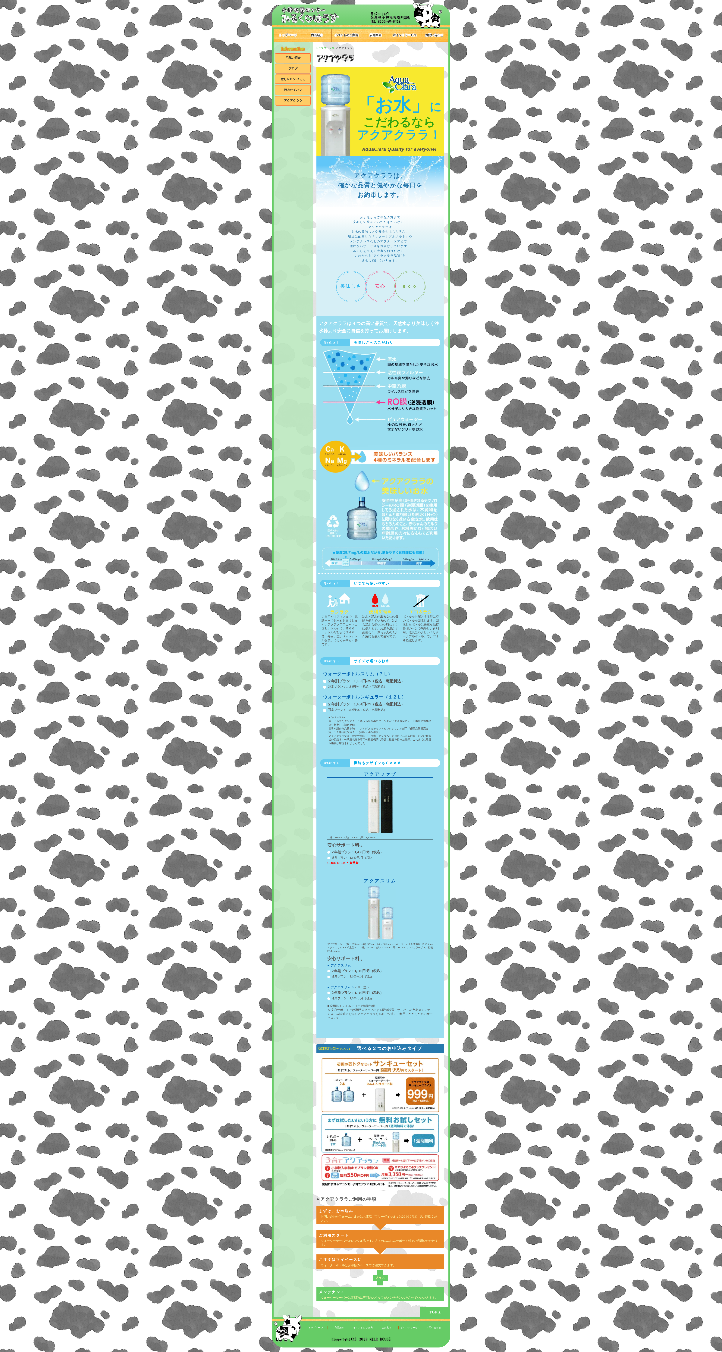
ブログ (293, 68)
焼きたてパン (293, 89)
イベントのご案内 (346, 35)
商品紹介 (317, 35)
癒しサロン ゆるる (293, 79)
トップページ (288, 35)
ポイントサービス (405, 35)
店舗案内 (375, 35)
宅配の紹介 (293, 57)
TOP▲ (435, 1312)
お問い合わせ (434, 35)
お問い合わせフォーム (336, 1216)
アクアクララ (293, 100)
